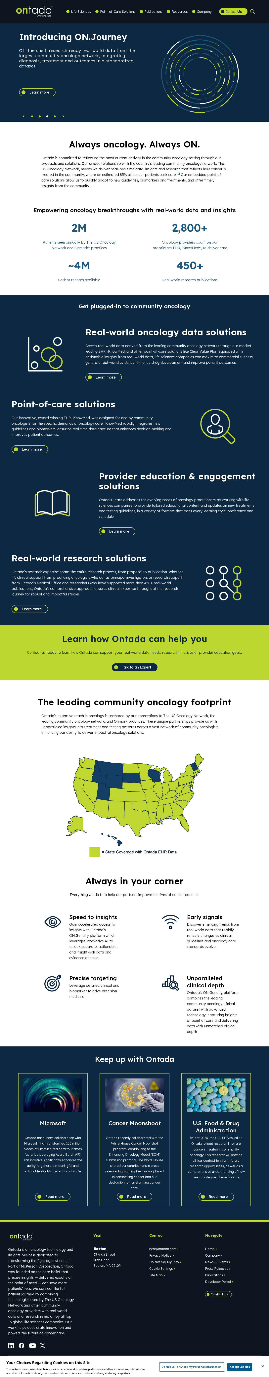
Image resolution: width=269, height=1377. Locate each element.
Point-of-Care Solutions (117, 12)
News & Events (216, 1262)
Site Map (156, 1275)
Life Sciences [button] (81, 12)
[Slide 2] (47, 116)
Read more (54, 1196)
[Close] (262, 1366)
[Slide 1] (40, 116)
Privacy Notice (160, 1255)
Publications (153, 12)
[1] (178, 173)
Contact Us (219, 1294)
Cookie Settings (161, 1269)
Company (212, 1255)
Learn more (39, 92)
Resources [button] (180, 12)
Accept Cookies (240, 1367)
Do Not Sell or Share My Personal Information (192, 1367)
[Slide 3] (55, 116)
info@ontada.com (162, 1249)
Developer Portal (218, 1282)
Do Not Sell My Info (164, 1262)
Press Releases (216, 1269)
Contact (233, 11)
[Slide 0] (32, 116)
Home (210, 1249)
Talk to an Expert (136, 667)
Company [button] (204, 12)
